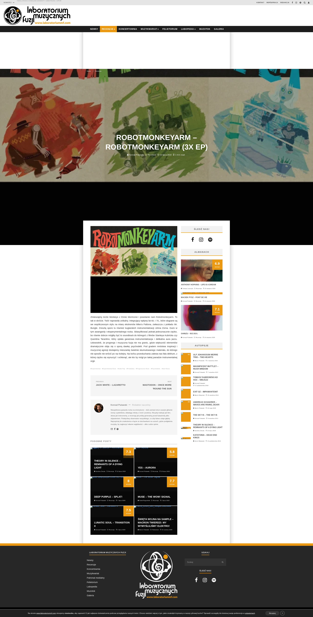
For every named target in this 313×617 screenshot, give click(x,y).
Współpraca (272, 2)
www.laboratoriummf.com (46, 613)
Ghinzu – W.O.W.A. (189, 333)
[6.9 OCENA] (202, 281)
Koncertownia (128, 29)
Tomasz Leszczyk (187, 288)
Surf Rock (166, 368)
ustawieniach (250, 613)
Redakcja (284, 2)
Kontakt (260, 2)
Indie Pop (121, 368)
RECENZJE (107, 29)
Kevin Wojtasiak (199, 441)
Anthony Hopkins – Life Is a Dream (198, 285)
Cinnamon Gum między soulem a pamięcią (34, 2)
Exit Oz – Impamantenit (205, 392)
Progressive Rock (143, 368)
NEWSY (94, 29)
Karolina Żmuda (199, 430)
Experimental (96, 368)
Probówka (130, 368)
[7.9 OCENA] (195, 292)
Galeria (219, 29)
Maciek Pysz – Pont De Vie (194, 297)
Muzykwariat (149, 29)
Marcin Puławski (199, 360)
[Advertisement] (156, 50)
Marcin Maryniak (199, 395)
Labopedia (187, 29)
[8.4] (186, 409)
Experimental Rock (109, 368)
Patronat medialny (96, 578)
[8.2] (186, 362)
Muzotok (204, 29)
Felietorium (169, 29)
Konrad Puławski (136, 155)
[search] (222, 562)
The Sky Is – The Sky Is (205, 415)
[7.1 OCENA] (202, 330)
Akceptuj (272, 613)
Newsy (90, 560)
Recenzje (152, 155)
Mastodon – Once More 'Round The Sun (157, 385)
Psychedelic (156, 368)
